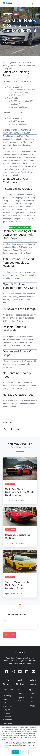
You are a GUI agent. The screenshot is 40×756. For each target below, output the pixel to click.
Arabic (32, 706)
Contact (20, 694)
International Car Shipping (8, 692)
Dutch (32, 698)
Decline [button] (24, 752)
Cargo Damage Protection (7, 717)
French (33, 702)
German (32, 694)
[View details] (6, 671)
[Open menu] (36, 4)
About (20, 689)
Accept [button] (15, 752)
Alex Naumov (15, 38)
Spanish (32, 689)
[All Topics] (35, 14)
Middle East (7, 14)
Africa (16, 14)
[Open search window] (32, 4)
